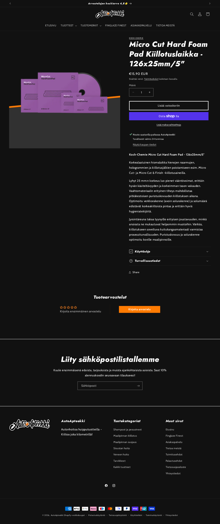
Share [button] (136, 272)
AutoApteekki (57, 515)
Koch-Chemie (136, 38)
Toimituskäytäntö (154, 515)
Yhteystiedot (173, 473)
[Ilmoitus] (210, 3)
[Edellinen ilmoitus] (10, 3)
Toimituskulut (151, 78)
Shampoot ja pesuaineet (127, 429)
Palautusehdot (174, 460)
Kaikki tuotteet (121, 466)
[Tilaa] (138, 386)
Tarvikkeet (119, 460)
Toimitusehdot (174, 454)
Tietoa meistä (174, 448)
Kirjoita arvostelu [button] (139, 309)
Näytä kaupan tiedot (144, 144)
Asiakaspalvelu (174, 441)
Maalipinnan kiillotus (125, 435)
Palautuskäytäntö (96, 515)
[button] (68, 25)
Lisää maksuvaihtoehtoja (169, 124)
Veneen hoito (121, 454)
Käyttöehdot (136, 515)
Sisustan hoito (121, 448)
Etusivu (170, 429)
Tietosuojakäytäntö (118, 515)
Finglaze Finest (174, 435)
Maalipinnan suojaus (125, 441)
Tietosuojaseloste (176, 466)
